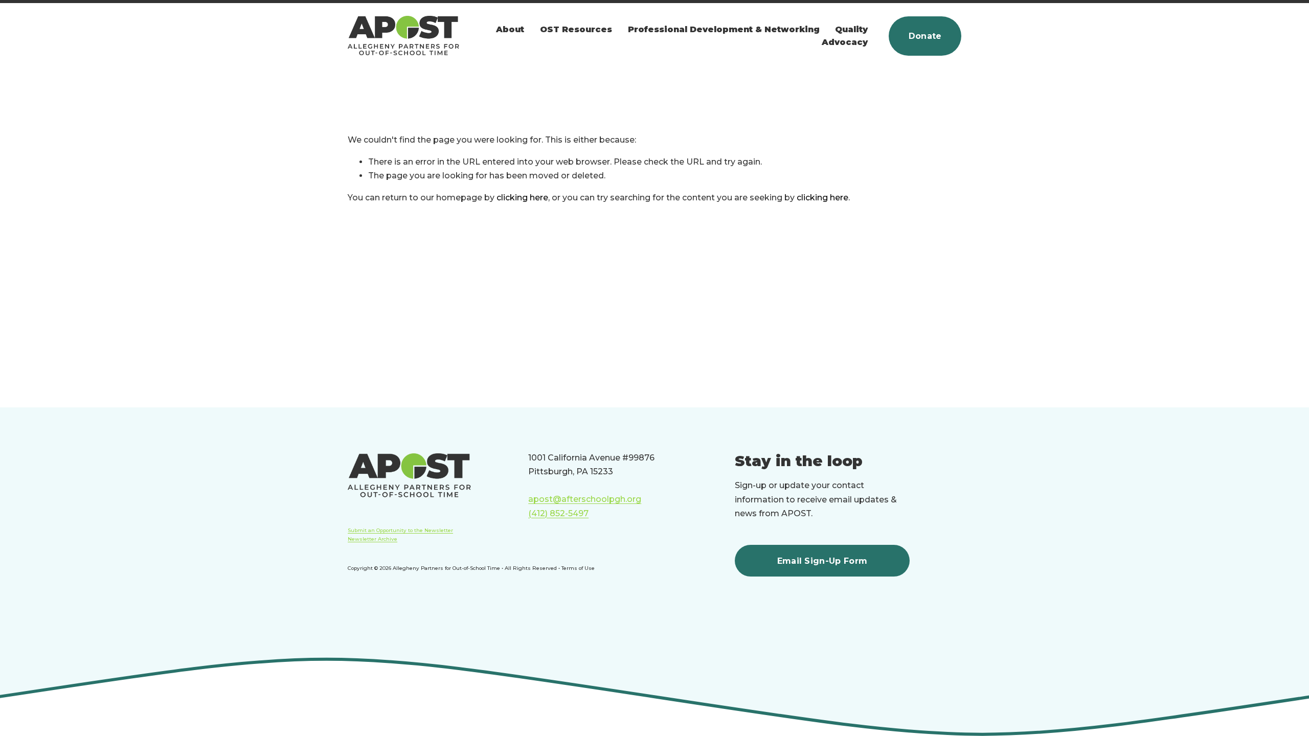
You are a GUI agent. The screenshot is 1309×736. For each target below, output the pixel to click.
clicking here (522, 197)
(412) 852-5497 (558, 513)
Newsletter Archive (372, 539)
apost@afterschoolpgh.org (584, 499)
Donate (925, 36)
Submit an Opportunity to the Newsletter (400, 530)
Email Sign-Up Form (822, 561)
